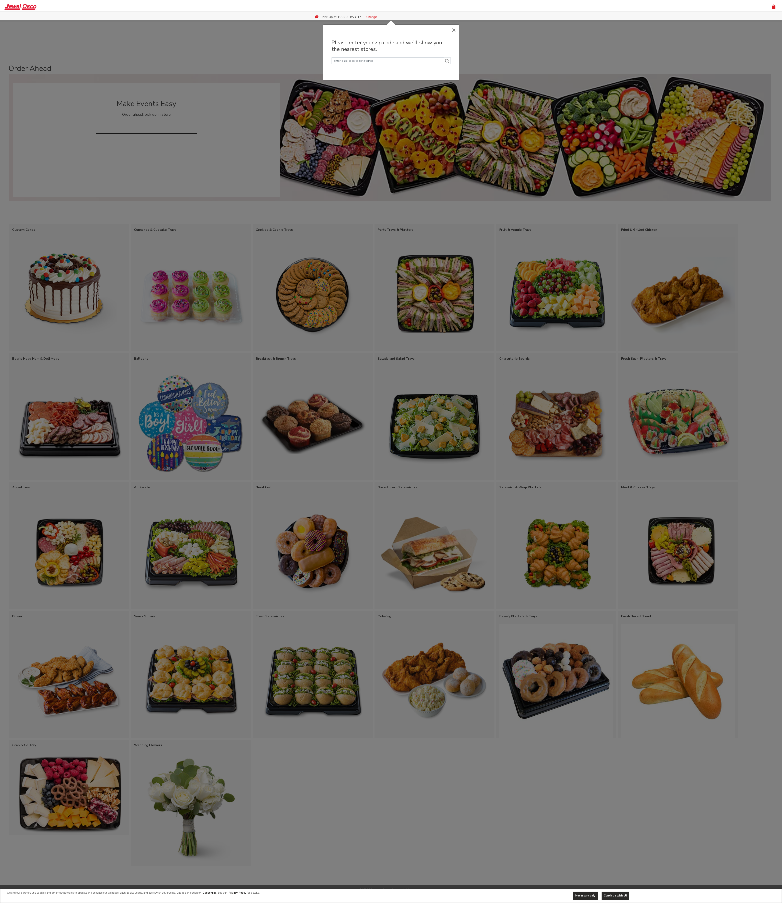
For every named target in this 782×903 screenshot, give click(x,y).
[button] (774, 6)
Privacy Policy (237, 893)
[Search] (447, 60)
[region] (391, 896)
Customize (209, 893)
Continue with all (615, 896)
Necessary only (585, 896)
